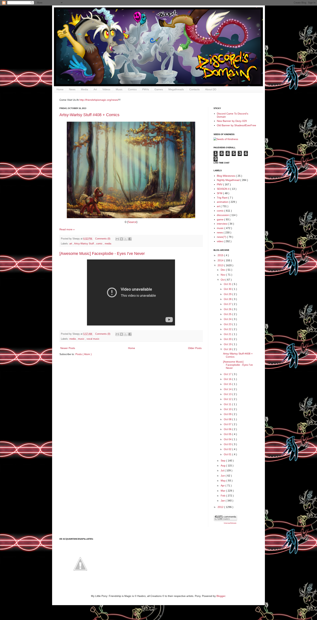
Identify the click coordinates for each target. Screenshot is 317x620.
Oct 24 (228, 319)
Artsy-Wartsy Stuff (84, 243)
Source (132, 221)
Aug (223, 465)
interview (222, 223)
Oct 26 (228, 309)
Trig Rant (222, 197)
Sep (223, 460)
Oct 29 (228, 294)
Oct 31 (228, 284)
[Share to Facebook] (130, 239)
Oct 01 (228, 454)
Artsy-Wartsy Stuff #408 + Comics (89, 114)
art (71, 243)
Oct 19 (228, 344)
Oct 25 (228, 314)
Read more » (67, 229)
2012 (221, 507)
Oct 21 (228, 334)
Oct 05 (228, 434)
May (223, 480)
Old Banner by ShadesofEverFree (236, 125)
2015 (221, 255)
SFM (220, 193)
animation (223, 201)
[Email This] (117, 239)
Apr (223, 485)
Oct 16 (228, 379)
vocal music (93, 339)
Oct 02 (228, 449)
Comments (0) (102, 238)
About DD (210, 89)
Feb (223, 495)
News (72, 89)
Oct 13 (228, 394)
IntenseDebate (230, 523)
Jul (223, 470)
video (220, 241)
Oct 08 (228, 419)
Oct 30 (228, 289)
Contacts (194, 89)
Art (95, 89)
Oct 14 (228, 389)
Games (158, 89)
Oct (223, 279)
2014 (221, 260)
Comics (132, 89)
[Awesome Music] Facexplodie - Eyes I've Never (102, 253)
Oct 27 (228, 304)
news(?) (222, 236)
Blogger (220, 595)
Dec (223, 269)
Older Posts (195, 348)
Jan (223, 500)
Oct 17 (228, 374)
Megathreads (176, 89)
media (108, 243)
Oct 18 (228, 349)
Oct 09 (228, 414)
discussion (223, 215)
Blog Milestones (226, 175)
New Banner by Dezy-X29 (232, 120)
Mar (223, 490)
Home (60, 89)
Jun (223, 475)
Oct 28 (228, 299)
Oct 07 (228, 424)
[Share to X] (125, 239)
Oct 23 (228, 324)
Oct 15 (228, 384)
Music (119, 89)
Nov (223, 274)
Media (84, 89)
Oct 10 (228, 409)
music (81, 339)
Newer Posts (67, 348)
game (220, 219)
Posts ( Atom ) (83, 354)
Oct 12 (228, 399)
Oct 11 (228, 404)
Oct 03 (228, 444)
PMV (220, 184)
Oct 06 (228, 429)
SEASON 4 (223, 188)
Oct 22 (228, 329)
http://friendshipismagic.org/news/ (98, 99)
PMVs (145, 89)
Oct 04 (228, 439)
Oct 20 (228, 339)
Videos (106, 89)
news (220, 232)
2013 (221, 265)
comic (99, 243)
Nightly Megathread (228, 180)
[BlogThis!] (121, 239)
